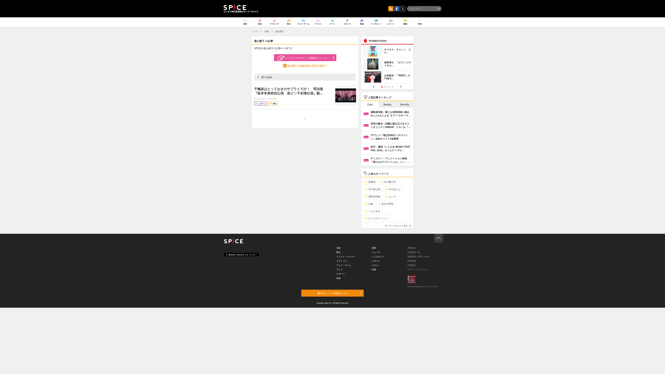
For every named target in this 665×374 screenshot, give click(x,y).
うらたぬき (374, 211)
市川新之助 (374, 189)
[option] (387, 64)
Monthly (404, 104)
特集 (267, 31)
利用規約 (411, 265)
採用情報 (411, 260)
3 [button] (387, 86)
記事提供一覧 (413, 252)
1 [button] (382, 86)
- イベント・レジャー (345, 256)
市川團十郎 (390, 182)
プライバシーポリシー (417, 269)
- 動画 (373, 247)
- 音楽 (338, 247)
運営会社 (411, 247)
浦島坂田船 (374, 196)
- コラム (374, 265)
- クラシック (341, 260)
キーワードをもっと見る (396, 225)
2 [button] (384, 86)
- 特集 (373, 269)
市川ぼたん (395, 189)
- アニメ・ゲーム (343, 265)
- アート (339, 269)
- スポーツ (340, 273)
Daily (370, 104)
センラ (392, 196)
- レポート (375, 260)
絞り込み (266, 77)
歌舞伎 (372, 182)
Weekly (387, 104)
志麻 (370, 203)
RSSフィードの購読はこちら (334, 293)
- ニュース (375, 252)
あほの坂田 (387, 203)
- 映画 (338, 278)
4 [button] (390, 86)
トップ (255, 31)
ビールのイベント (378, 218)
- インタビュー (377, 256)
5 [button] (392, 86)
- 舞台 (338, 252)
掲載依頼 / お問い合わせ (418, 256)
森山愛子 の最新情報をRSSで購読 (306, 65)
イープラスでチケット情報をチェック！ (307, 58)
